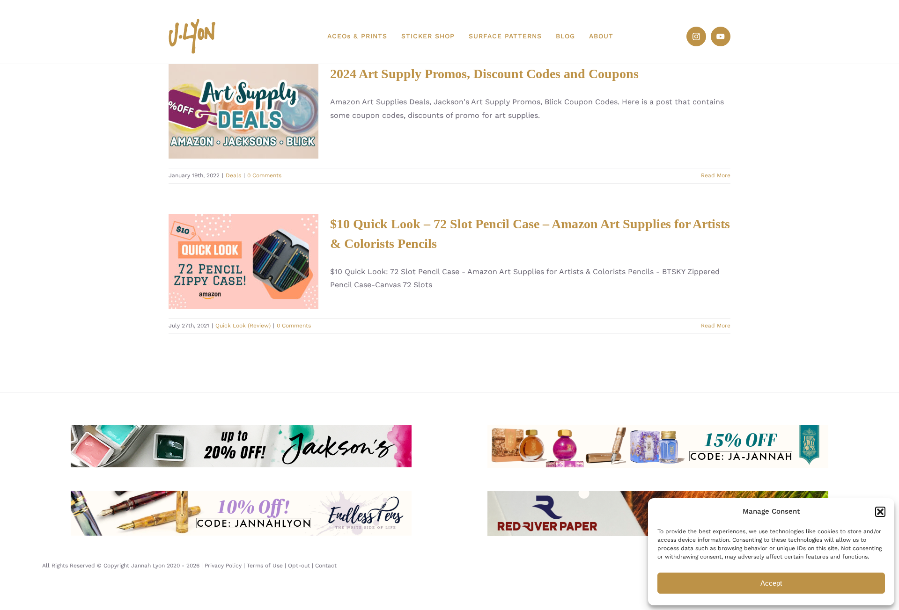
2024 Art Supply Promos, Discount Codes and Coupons (243, 111)
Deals (233, 175)
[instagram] (696, 36)
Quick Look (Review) (243, 325)
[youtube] (720, 36)
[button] (880, 511)
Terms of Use (265, 565)
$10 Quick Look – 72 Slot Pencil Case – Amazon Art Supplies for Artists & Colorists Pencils (243, 261)
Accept (771, 583)
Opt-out (299, 565)
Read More (715, 175)
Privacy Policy (223, 565)
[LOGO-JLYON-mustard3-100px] (192, 22)
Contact (326, 565)
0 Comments (264, 175)
